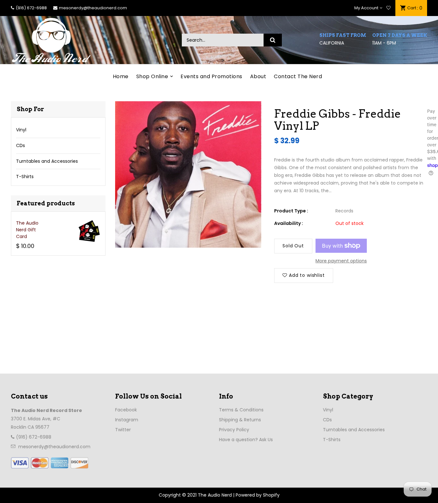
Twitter (123, 429)
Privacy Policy (234, 429)
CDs (20, 145)
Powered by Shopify (258, 495)
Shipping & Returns (240, 419)
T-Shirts (25, 176)
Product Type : (291, 211)
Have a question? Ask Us (246, 439)
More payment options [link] (341, 261)
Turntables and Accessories (47, 161)
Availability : (288, 223)
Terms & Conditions (241, 410)
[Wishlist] (388, 8)
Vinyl (21, 130)
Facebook (126, 410)
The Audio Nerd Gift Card (27, 230)
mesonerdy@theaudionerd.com (93, 8)
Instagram (126, 419)
